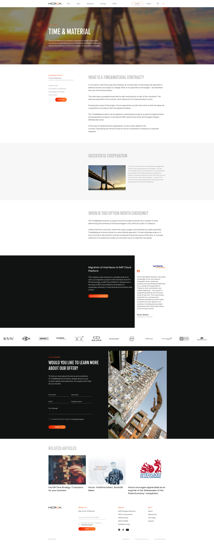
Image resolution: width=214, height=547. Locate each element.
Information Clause (77, 419)
